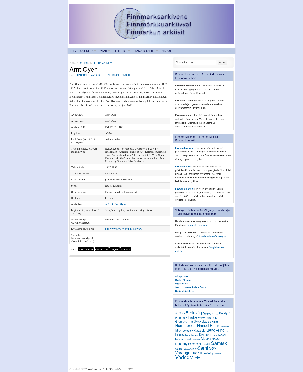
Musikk (206, 338)
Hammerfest (185, 325)
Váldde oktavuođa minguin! (212, 236)
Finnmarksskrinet (144, 50)
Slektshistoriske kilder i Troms (190, 287)
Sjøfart (187, 348)
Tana (196, 352)
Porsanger (194, 344)
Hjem (73, 50)
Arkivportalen (181, 276)
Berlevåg (194, 312)
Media (189, 339)
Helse (214, 325)
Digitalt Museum (183, 279)
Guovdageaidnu (206, 321)
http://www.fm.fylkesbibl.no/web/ (123, 228)
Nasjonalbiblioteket (184, 291)
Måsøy (216, 338)
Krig (178, 334)
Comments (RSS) (125, 369)
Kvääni (103, 50)
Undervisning (206, 353)
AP (183, 313)
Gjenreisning (184, 321)
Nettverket (120, 50)
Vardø (195, 357)
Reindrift (206, 344)
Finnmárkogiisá (183, 166)
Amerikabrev (101, 249)
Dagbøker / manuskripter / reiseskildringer (103, 74)
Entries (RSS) (108, 369)
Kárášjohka (180, 338)
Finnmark (126, 249)
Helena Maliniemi (102, 62)
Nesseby (181, 343)
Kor (226, 330)
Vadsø (182, 357)
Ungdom (217, 353)
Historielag (224, 326)
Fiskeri (202, 317)
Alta (178, 312)
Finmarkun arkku (184, 188)
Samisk (219, 342)
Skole (193, 348)
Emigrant (114, 249)
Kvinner (213, 334)
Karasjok (199, 330)
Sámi (202, 347)
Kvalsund (185, 334)
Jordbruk (188, 330)
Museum (196, 339)
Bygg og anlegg (210, 313)
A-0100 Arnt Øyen (115, 204)
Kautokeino (214, 330)
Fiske (192, 317)
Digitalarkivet (181, 283)
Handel (203, 325)
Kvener (194, 334)
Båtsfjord (225, 313)
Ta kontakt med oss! (197, 225)
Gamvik (212, 317)
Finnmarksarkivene (93, 369)
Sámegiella (86, 50)
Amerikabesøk (85, 249)
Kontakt (166, 50)
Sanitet (179, 348)
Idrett (178, 330)
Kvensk (204, 334)
